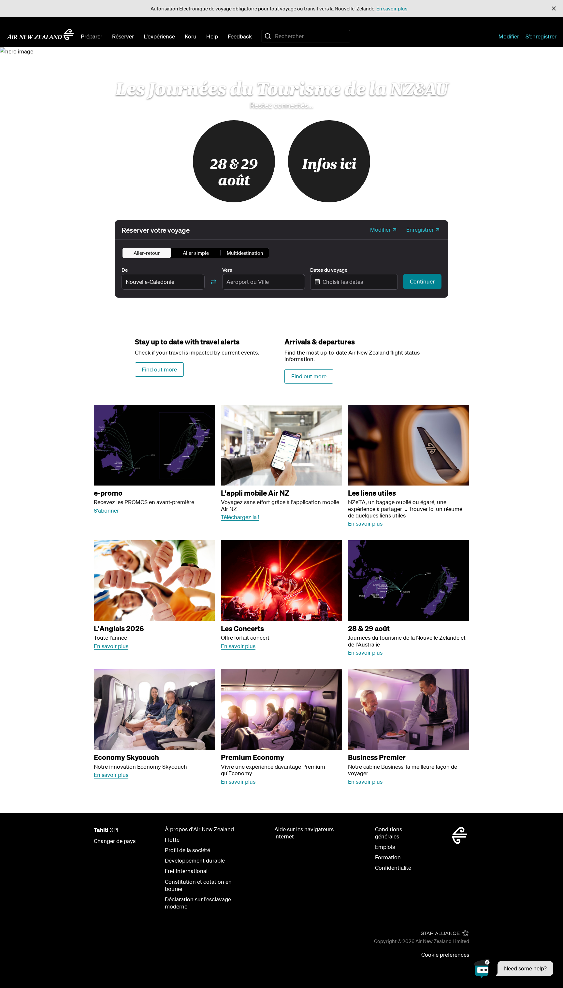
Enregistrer (420, 229)
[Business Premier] (408, 709)
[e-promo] (154, 445)
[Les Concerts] (281, 580)
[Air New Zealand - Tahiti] (40, 34)
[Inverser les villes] (213, 282)
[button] (554, 8)
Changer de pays (115, 840)
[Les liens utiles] (408, 445)
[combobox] (306, 36)
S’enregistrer (541, 36)
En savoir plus (391, 8)
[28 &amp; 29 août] (408, 580)
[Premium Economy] (281, 709)
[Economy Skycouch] (154, 709)
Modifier (508, 36)
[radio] (147, 253)
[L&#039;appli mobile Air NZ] (281, 445)
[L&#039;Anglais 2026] (154, 580)
